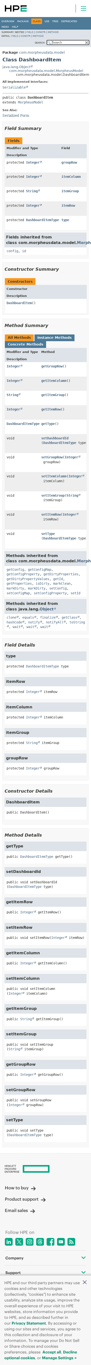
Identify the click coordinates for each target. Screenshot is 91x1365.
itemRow (68, 205)
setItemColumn (53, 476)
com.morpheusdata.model (42, 52)
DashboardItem (19, 303)
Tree (55, 21)
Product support (22, 1199)
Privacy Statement (29, 1323)
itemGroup (70, 191)
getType (48, 424)
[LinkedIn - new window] (9, 1242)
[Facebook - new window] (50, 1242)
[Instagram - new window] (29, 1242)
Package (23, 21)
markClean (62, 583)
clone (11, 617)
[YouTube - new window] (61, 1242)
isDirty (42, 583)
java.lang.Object (16, 67)
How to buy (17, 1188)
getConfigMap (39, 569)
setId (75, 593)
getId (58, 579)
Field (29, 32)
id (24, 251)
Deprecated (69, 21)
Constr (41, 32)
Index (5, 27)
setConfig (58, 588)
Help (15, 27)
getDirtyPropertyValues (28, 579)
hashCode (14, 622)
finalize (48, 617)
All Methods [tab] (19, 338)
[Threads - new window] (40, 1242)
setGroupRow (52, 457)
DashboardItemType (42, 220)
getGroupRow (52, 366)
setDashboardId (54, 438)
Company (14, 1258)
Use (47, 21)
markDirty (15, 588)
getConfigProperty (23, 574)
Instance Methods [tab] (54, 338)
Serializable (14, 87)
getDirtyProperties (60, 574)
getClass (69, 617)
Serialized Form (15, 115)
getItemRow (51, 409)
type (65, 220)
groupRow (69, 162)
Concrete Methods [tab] (25, 344)
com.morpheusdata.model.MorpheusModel (46, 71)
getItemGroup (53, 395)
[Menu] (83, 8)
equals (28, 617)
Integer (33, 162)
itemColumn (71, 177)
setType (48, 534)
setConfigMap (18, 593)
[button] (85, 1282)
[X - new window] (19, 1242)
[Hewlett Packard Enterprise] (16, 8)
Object (47, 609)
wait (16, 627)
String (32, 191)
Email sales (16, 1210)
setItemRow (51, 514)
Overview (7, 21)
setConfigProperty (50, 593)
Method (53, 32)
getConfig (15, 569)
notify (34, 622)
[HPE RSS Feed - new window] (71, 1242)
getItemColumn (53, 381)
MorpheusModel (30, 102)
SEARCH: (40, 42)
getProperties (19, 583)
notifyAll (54, 622)
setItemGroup (53, 495)
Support (13, 1272)
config (12, 251)
